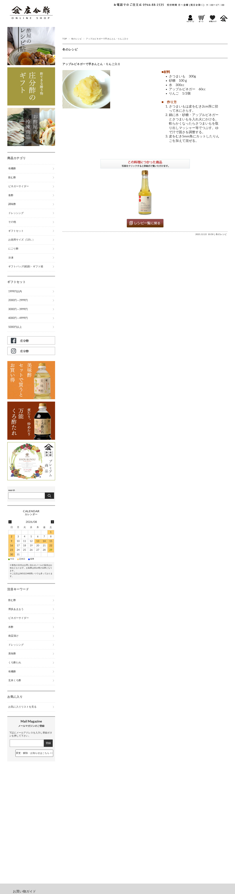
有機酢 (12, 168)
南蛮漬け (13, 636)
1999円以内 (15, 291)
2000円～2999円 (18, 300)
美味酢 (12, 653)
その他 (12, 222)
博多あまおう (16, 609)
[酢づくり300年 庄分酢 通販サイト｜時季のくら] (31, 22)
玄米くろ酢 (14, 680)
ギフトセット (16, 231)
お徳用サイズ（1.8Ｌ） (21, 239)
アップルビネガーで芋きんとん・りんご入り (91, 64)
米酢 (10, 627)
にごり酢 (13, 248)
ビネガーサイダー (18, 186)
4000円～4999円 (18, 318)
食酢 (10, 195)
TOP (64, 39)
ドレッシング (16, 213)
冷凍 (10, 257)
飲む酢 (12, 177)
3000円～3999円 (18, 309)
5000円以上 (15, 327)
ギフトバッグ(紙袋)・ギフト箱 (25, 266)
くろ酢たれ (14, 662)
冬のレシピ (76, 39)
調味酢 (12, 204)
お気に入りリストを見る (22, 707)
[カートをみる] (201, 21)
